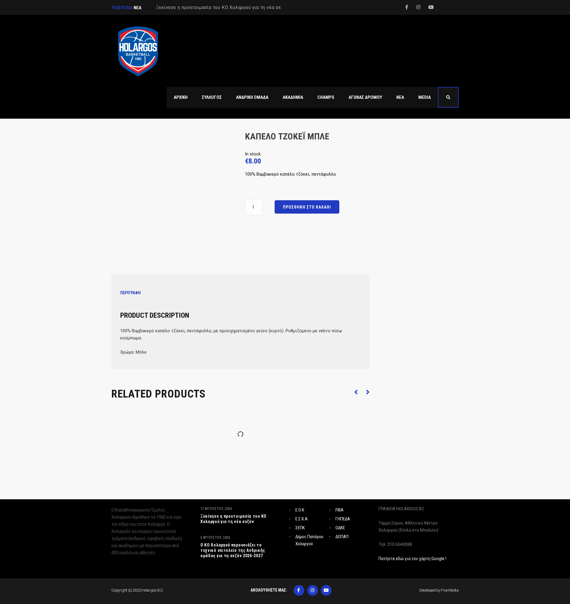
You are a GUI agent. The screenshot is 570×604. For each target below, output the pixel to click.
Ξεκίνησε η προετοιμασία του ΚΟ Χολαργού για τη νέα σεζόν (233, 519)
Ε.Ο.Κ (299, 510)
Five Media (450, 590)
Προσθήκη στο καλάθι (307, 207)
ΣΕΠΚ (300, 527)
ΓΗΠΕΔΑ (342, 519)
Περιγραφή (130, 292)
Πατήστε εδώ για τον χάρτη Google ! (412, 558)
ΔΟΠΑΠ (342, 536)
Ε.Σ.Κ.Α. (301, 519)
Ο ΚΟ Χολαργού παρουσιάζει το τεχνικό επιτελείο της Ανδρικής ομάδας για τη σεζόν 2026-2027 (232, 550)
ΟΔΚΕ (340, 527)
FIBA (339, 510)
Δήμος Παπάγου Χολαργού (309, 540)
